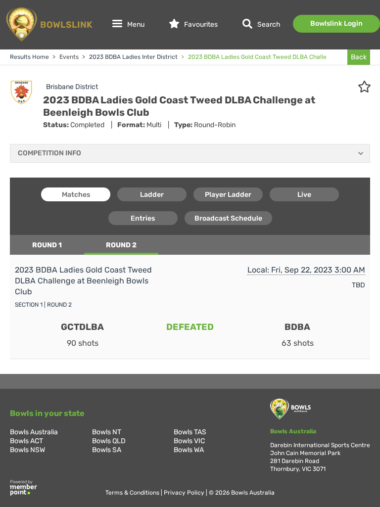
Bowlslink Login (336, 23)
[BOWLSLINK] (48, 41)
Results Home (29, 56)
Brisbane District (72, 87)
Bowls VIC (189, 441)
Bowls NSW (27, 450)
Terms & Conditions (133, 492)
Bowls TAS (190, 432)
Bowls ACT (26, 441)
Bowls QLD (109, 441)
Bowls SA (106, 450)
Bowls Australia (34, 432)
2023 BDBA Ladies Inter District (133, 56)
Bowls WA (189, 450)
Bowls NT (106, 432)
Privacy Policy (185, 492)
